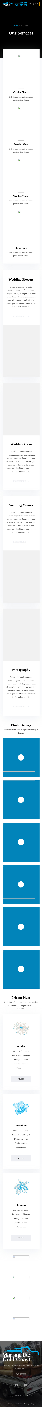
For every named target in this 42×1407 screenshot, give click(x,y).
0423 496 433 (21, 2)
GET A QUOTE (33, 4)
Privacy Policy (29, 1404)
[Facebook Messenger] (25, 1385)
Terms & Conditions (15, 1404)
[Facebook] (16, 1385)
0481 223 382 (21, 5)
